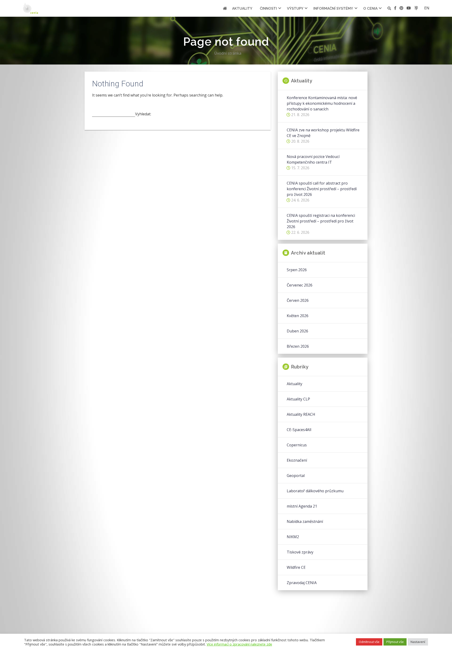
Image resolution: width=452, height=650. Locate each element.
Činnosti (268, 8)
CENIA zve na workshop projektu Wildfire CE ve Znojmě (323, 132)
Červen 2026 (298, 300)
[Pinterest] (401, 8)
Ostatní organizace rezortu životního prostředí (416, 8)
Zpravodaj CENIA (302, 582)
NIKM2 (293, 536)
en (426, 8)
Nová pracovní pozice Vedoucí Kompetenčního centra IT (313, 159)
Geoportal (296, 475)
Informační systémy (333, 8)
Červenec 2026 (299, 285)
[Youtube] (408, 8)
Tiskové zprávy (300, 552)
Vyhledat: (143, 114)
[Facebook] (395, 8)
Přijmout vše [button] (395, 642)
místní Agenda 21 (302, 506)
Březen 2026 (298, 346)
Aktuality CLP (298, 399)
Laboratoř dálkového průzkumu (315, 490)
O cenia (370, 8)
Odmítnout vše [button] (369, 642)
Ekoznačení (297, 460)
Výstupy (295, 8)
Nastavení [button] (418, 642)
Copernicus (297, 445)
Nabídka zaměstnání (305, 521)
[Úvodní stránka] (225, 8)
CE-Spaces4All (299, 429)
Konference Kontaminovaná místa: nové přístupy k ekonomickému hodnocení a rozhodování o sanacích (322, 103)
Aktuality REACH (301, 414)
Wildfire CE (296, 567)
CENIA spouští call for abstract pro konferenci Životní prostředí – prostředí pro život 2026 (322, 189)
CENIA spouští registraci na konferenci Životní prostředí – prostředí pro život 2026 (321, 221)
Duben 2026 (297, 331)
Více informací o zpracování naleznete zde (239, 644)
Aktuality (242, 8)
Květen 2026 (297, 315)
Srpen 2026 (297, 269)
